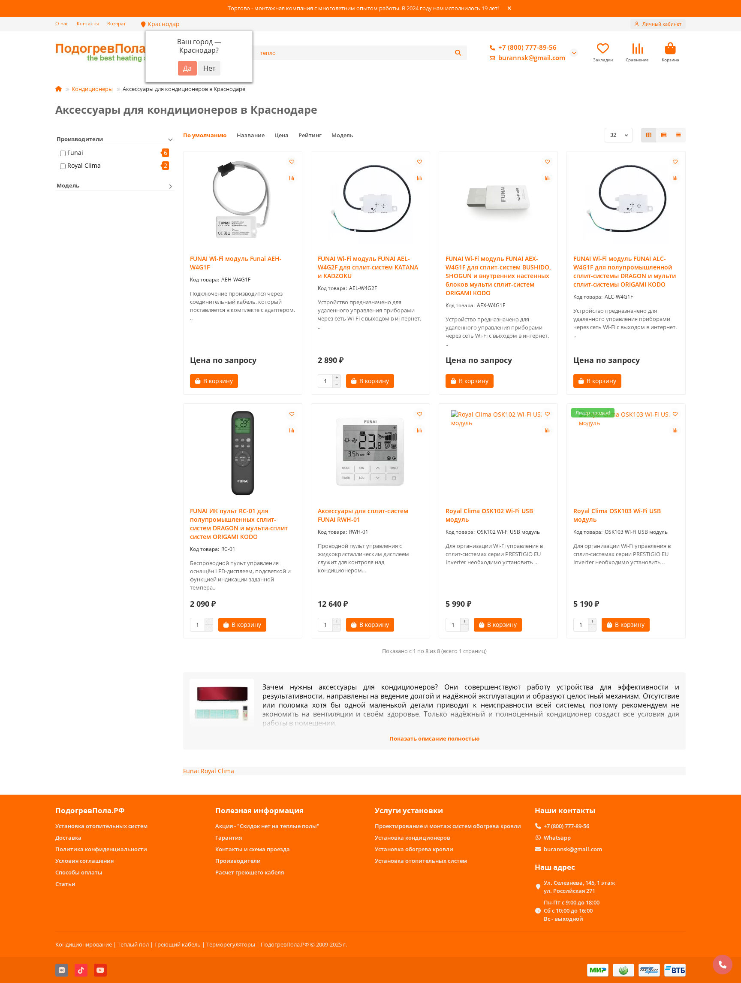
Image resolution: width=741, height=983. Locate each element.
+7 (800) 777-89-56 (527, 47)
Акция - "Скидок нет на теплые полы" (267, 826)
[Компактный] (678, 135)
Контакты (88, 23)
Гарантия (228, 837)
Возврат (116, 23)
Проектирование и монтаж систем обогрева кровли (448, 826)
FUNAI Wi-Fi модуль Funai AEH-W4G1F (236, 262)
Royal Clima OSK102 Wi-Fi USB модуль (489, 515)
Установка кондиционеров (412, 837)
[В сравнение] (292, 178)
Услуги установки (409, 810)
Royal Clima (84, 165)
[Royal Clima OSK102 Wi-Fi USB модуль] (498, 453)
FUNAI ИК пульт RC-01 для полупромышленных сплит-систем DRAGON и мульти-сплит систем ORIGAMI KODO (239, 524)
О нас (61, 23)
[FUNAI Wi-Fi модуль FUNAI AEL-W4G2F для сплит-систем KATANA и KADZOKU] (370, 201)
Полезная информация (259, 810)
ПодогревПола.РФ (90, 810)
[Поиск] (458, 53)
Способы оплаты (78, 872)
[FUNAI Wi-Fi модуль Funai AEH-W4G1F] (242, 201)
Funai (75, 152)
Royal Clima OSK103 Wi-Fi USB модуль (617, 515)
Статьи (65, 884)
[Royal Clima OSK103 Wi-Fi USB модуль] (626, 453)
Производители (238, 861)
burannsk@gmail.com (531, 57)
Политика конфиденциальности (101, 849)
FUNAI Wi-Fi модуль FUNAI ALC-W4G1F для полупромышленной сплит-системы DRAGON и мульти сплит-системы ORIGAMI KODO (624, 271)
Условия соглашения (84, 861)
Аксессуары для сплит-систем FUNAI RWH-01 (363, 515)
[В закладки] (292, 162)
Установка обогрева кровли (414, 849)
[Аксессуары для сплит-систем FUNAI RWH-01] (370, 453)
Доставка (68, 837)
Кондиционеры (92, 89)
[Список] (664, 135)
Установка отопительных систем (101, 826)
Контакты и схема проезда (252, 849)
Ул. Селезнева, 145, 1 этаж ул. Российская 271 (579, 887)
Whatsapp (557, 837)
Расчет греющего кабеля (249, 872)
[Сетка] (649, 135)
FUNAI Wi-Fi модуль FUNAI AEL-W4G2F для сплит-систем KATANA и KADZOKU (368, 267)
